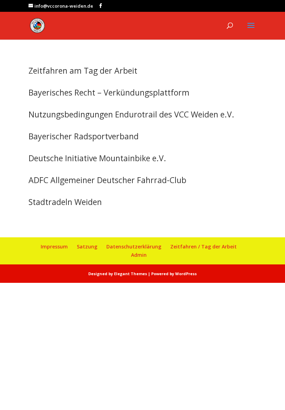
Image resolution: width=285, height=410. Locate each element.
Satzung (87, 246)
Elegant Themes (130, 273)
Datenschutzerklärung (133, 246)
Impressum (54, 246)
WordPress (186, 273)
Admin (139, 255)
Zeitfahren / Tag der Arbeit (203, 246)
